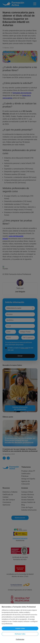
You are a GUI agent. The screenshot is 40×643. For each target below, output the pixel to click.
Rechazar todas (20, 634)
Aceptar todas (20, 628)
